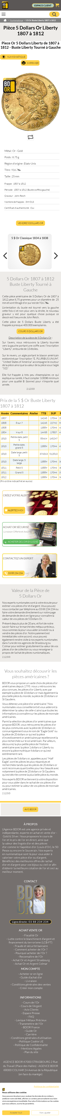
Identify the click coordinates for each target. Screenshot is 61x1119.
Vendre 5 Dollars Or (30, 223)
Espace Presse (31, 1013)
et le (27, 838)
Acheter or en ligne (31, 974)
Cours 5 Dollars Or (30, 331)
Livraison (31, 981)
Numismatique (16, 56)
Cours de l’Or (31, 1002)
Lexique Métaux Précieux (31, 1020)
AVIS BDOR (30, 809)
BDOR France (31, 1027)
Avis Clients (31, 1009)
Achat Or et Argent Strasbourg (31, 960)
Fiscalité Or (31, 935)
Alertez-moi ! (16, 510)
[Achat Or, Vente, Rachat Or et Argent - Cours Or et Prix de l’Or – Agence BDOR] (5, 7)
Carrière (31, 1034)
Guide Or (31, 1031)
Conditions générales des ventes (31, 984)
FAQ (31, 1016)
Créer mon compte (31, 988)
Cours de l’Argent (31, 1006)
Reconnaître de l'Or (31, 956)
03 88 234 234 (15, 573)
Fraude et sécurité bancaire (31, 946)
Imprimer (33, 63)
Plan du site (31, 1052)
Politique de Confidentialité (31, 1045)
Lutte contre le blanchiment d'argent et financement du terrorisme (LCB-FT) (31, 940)
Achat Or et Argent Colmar (31, 963)
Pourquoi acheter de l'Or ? (31, 953)
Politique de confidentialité (46, 1086)
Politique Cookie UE (31, 1041)
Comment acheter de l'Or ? (31, 949)
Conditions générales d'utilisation (31, 1038)
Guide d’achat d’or (31, 977)
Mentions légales (31, 1048)
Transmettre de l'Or (31, 1023)
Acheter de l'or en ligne (23, 541)
